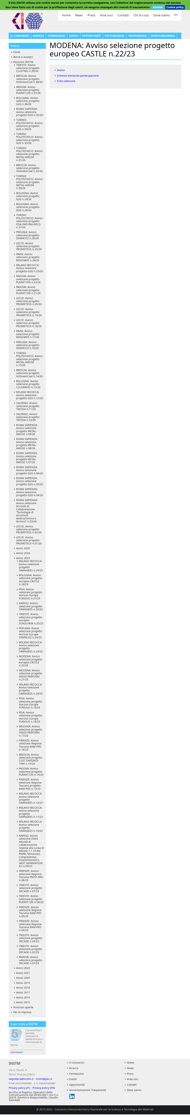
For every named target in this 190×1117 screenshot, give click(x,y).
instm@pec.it (44, 1079)
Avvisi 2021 (23, 973)
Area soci (106, 15)
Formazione (56, 35)
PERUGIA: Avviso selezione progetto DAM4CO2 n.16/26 (27, 345)
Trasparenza (137, 35)
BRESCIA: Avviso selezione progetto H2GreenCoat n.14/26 (29, 373)
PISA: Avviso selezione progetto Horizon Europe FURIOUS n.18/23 (30, 717)
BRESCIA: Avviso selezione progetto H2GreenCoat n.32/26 (29, 168)
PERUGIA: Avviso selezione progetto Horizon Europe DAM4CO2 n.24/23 (30, 632)
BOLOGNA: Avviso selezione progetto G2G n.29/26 (27, 196)
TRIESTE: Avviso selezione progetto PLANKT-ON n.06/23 (31, 899)
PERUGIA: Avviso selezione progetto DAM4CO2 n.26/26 (27, 235)
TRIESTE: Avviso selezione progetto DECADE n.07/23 (30, 888)
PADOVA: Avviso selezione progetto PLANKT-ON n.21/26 (28, 290)
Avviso (61, 70)
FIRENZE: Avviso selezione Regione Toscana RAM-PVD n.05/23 (30, 911)
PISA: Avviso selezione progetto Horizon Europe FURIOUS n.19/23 (30, 703)
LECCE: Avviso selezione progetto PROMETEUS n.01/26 (29, 540)
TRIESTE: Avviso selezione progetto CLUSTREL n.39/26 (27, 68)
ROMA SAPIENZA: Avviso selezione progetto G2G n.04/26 (29, 492)
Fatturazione (115, 35)
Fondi (16, 52)
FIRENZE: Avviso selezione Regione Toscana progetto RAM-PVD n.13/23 (30, 784)
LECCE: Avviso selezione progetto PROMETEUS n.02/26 (29, 529)
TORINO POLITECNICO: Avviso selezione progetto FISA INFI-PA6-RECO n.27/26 (29, 221)
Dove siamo (161, 15)
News (79, 15)
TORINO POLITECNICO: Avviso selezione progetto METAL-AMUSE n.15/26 (29, 359)
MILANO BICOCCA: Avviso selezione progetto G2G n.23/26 (29, 268)
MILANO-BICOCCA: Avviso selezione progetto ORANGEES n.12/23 (31, 798)
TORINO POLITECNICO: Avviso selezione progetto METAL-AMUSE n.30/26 (29, 182)
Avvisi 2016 (23, 997)
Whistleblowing (163, 35)
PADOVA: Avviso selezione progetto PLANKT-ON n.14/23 (31, 771)
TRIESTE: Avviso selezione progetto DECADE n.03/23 (30, 938)
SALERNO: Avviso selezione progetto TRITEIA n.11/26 (27, 406)
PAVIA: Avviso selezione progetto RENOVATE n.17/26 (27, 334)
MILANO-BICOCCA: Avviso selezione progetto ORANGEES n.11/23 (31, 812)
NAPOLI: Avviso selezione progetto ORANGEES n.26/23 (31, 606)
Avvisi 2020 (23, 978)
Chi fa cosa (141, 15)
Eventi (73, 35)
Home (66, 15)
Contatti (123, 15)
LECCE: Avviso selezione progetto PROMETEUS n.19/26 (29, 312)
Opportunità (91, 35)
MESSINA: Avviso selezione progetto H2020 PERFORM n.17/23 (30, 731)
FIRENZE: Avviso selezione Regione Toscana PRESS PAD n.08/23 (31, 875)
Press (91, 15)
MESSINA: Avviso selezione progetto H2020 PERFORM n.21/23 (30, 675)
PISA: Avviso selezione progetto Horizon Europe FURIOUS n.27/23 (30, 593)
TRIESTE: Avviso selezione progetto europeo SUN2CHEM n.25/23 (31, 618)
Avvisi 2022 (23, 968)
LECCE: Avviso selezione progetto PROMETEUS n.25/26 (29, 246)
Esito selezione (66, 81)
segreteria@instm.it (21, 1079)
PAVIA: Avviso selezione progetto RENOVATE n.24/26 (27, 257)
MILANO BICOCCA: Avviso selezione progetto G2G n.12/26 (29, 395)
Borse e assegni (23, 57)
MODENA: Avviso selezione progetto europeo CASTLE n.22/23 (30, 660)
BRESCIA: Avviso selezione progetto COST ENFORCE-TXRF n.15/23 (30, 759)
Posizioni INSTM (23, 62)
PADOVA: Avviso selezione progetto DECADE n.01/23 (30, 960)
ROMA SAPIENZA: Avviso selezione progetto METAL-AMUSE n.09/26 (27, 429)
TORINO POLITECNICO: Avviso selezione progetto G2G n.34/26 (29, 124)
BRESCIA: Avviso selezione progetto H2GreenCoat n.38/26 (29, 79)
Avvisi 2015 (23, 1002)
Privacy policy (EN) (43, 1088)
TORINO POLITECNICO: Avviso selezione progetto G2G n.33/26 (29, 138)
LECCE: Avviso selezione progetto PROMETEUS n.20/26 (29, 301)
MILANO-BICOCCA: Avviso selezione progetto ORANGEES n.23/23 (31, 647)
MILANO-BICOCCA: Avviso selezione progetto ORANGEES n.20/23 (31, 689)
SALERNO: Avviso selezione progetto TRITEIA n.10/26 (27, 417)
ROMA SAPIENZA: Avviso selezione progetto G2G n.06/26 (29, 470)
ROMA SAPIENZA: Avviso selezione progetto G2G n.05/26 (29, 481)
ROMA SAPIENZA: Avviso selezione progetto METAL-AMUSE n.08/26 (27, 443)
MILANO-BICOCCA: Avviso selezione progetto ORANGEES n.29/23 (31, 565)
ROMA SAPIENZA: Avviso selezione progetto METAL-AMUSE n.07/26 (27, 457)
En (176, 15)
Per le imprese (22, 1012)
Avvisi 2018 (23, 987)
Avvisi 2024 (23, 553)
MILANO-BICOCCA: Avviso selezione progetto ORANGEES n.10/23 (31, 826)
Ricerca (38, 35)
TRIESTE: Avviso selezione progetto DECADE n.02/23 (30, 949)
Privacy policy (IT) (19, 1088)
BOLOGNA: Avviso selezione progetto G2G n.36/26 (27, 101)
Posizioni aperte (23, 1007)
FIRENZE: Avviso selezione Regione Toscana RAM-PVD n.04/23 (30, 925)
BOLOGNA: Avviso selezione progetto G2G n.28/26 (27, 207)
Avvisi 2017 (23, 992)
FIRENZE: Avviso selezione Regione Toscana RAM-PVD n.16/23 (30, 745)
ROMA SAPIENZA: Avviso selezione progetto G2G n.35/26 (29, 112)
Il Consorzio (20, 35)
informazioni (17, 1052)
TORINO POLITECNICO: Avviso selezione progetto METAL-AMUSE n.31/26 (29, 154)
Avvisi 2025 (23, 548)
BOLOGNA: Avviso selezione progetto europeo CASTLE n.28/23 (30, 579)
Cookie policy (175, 7)
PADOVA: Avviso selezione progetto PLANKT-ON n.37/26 (28, 90)
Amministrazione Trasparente (87, 1090)
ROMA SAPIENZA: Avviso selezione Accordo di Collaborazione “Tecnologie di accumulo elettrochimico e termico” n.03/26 (27, 510)
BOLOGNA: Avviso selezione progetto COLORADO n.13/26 (28, 384)
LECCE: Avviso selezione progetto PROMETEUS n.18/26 (29, 323)
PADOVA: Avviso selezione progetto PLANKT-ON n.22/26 (28, 279)
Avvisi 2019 (23, 983)
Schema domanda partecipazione (78, 75)
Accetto (158, 7)
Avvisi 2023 (23, 558)
